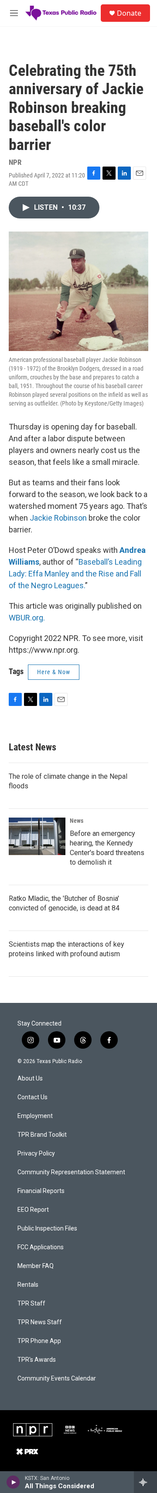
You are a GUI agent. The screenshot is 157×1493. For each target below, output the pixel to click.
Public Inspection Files (47, 1228)
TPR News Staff (39, 1322)
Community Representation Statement (71, 1172)
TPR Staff (31, 1303)
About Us (30, 1078)
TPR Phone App (39, 1341)
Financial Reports (41, 1191)
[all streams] (145, 1482)
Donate (129, 13)
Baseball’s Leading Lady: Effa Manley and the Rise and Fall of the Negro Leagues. (75, 573)
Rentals (27, 1285)
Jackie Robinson (58, 517)
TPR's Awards (36, 1360)
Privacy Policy (36, 1153)
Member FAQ (35, 1266)
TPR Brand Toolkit (42, 1135)
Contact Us (32, 1097)
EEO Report (33, 1210)
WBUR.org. (27, 617)
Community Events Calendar (56, 1378)
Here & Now (53, 671)
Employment (35, 1116)
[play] (13, 1482)
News (76, 820)
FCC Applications (40, 1247)
